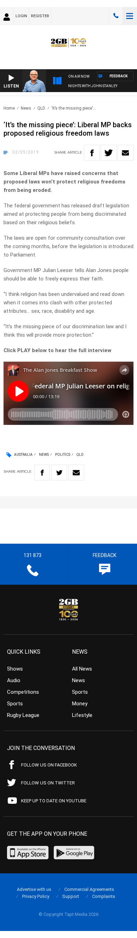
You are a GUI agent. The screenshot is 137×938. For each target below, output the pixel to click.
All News (82, 669)
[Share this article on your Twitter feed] (109, 153)
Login (21, 16)
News (26, 108)
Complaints (103, 896)
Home (9, 108)
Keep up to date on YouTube (53, 800)
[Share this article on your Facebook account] (92, 153)
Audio (13, 680)
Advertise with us (34, 889)
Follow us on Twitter (48, 782)
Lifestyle (82, 715)
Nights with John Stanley (92, 86)
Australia (23, 455)
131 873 (116, 16)
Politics (62, 455)
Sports (15, 703)
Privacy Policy (35, 896)
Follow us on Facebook (49, 765)
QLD (41, 108)
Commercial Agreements (89, 889)
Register (40, 16)
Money (79, 703)
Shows (15, 669)
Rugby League (23, 715)
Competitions (23, 692)
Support (70, 896)
